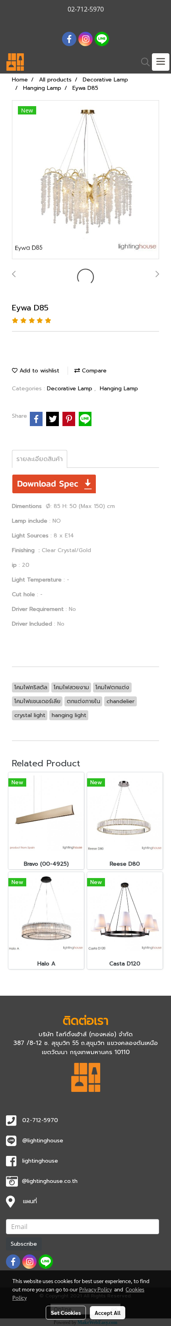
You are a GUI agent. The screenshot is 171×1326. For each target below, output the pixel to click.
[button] (143, 62)
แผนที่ (30, 1201)
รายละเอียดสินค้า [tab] (39, 459)
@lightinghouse (42, 1140)
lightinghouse (40, 1161)
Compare (93, 370)
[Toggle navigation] (160, 62)
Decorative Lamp (70, 388)
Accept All (107, 1312)
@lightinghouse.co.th (50, 1181)
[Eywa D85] (85, 180)
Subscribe (24, 1244)
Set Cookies (66, 1312)
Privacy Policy (95, 1289)
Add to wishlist (38, 370)
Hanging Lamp (119, 388)
